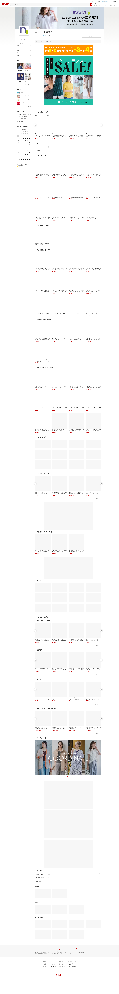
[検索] (91, 7)
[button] (114, 5)
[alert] (68, 44)
